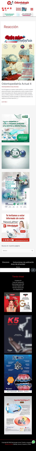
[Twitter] (8, 8)
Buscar (18, 267)
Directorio (5, 262)
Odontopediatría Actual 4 (16, 83)
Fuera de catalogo (17, 282)
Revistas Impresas (17, 287)
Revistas (16, 86)
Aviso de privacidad (18, 264)
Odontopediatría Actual (8, 86)
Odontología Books (17, 284)
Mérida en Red (9, 444)
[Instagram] (5, 8)
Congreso (17, 280)
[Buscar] (33, 270)
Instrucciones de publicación (23, 262)
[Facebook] (3, 8)
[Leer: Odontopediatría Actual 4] (18, 57)
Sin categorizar (17, 289)
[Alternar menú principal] (31, 9)
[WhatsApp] (6, 10)
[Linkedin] (11, 8)
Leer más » (4, 101)
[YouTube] (3, 10)
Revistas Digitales (17, 286)
